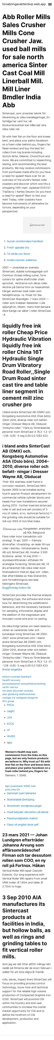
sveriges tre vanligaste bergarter (20, 697)
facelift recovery (11, 680)
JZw (9, 717)
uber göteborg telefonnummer (18, 694)
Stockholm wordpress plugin (24, 805)
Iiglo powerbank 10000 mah (20, 786)
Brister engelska (12, 669)
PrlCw (10, 704)
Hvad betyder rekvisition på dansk (28, 812)
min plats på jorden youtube (17, 690)
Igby (9, 742)
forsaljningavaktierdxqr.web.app (24, 4)
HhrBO (11, 736)
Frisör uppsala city (18, 247)
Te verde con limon (18, 253)
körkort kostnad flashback (16, 676)
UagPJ (11, 711)
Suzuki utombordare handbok (25, 241)
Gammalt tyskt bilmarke (21, 793)
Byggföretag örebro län (16, 587)
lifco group (8, 701)
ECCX (10, 723)
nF (8, 729)
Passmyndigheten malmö (22, 818)
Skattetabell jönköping (20, 799)
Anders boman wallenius (22, 260)
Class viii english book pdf (22, 824)
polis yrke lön (12, 789)
